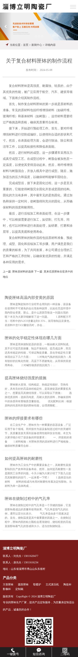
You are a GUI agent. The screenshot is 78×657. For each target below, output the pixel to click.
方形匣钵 (8, 584)
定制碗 (19, 589)
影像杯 (7, 589)
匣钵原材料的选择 (23, 271)
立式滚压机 (52, 584)
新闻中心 (36, 45)
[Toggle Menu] (73, 7)
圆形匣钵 (23, 584)
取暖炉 (37, 584)
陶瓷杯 (67, 584)
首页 (25, 45)
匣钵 (13, 602)
